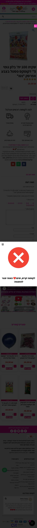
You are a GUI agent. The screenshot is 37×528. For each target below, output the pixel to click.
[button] (2, 244)
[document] (18, 264)
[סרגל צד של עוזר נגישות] (35, 26)
